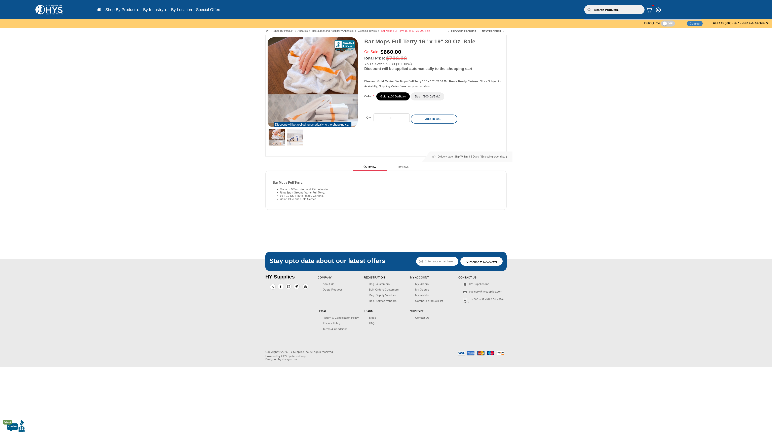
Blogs (372, 317)
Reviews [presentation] (403, 166)
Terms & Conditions (335, 329)
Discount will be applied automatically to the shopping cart (312, 124)
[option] (277, 137)
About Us (328, 284)
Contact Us (422, 317)
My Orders (422, 284)
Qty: (369, 117)
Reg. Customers (379, 284)
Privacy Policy (331, 323)
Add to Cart (434, 119)
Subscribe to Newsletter (481, 262)
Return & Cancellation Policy (341, 317)
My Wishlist (422, 295)
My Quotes (422, 289)
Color (368, 96)
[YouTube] (305, 287)
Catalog (695, 23)
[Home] (99, 9)
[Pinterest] (296, 287)
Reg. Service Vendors (382, 300)
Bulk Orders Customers (384, 289)
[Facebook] (280, 286)
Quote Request (332, 289)
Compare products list (429, 300)
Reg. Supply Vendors (382, 295)
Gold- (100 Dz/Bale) (393, 96)
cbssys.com (289, 359)
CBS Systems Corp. (293, 356)
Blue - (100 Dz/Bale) (427, 96)
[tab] (370, 167)
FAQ (372, 323)
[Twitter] (272, 287)
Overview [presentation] (369, 166)
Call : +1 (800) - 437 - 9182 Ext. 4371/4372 (741, 23)
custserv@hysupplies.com (485, 291)
